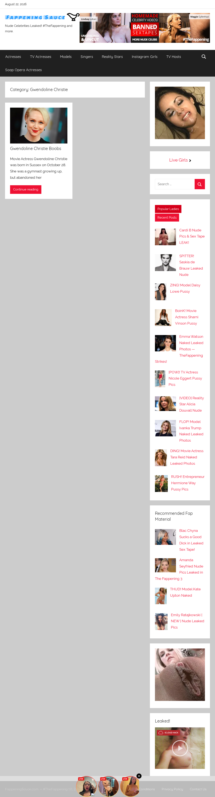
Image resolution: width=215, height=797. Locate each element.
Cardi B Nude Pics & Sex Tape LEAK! (192, 236)
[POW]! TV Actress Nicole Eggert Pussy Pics (185, 378)
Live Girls (178, 160)
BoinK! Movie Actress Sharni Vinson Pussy (186, 317)
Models (66, 56)
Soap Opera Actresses (23, 70)
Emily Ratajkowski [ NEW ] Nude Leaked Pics (187, 621)
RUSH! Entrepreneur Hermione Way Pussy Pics (188, 483)
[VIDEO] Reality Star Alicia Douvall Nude (191, 404)
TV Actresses (40, 56)
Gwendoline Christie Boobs (35, 148)
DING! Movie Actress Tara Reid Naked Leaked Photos (186, 457)
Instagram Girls (144, 56)
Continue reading (25, 189)
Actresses (13, 56)
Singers (87, 56)
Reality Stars (112, 56)
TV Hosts (173, 56)
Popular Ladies (168, 209)
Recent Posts (167, 217)
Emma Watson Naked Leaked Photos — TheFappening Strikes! (179, 349)
